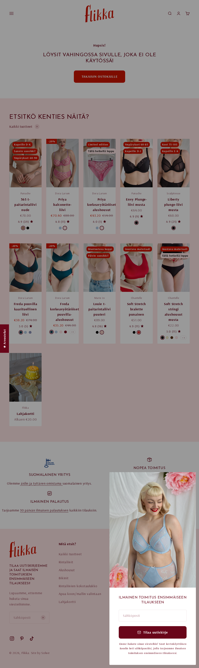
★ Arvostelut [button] (4, 338)
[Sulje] (188, 480)
